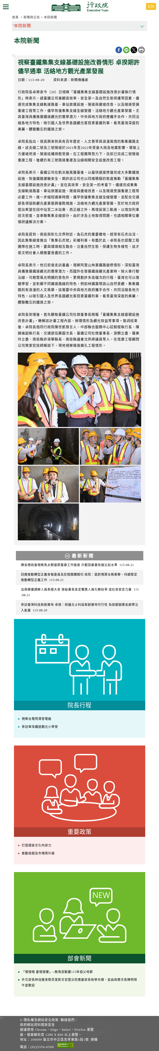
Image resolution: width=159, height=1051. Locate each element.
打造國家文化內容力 (36, 845)
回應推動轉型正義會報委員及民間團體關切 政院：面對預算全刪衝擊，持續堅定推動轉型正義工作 (79, 577)
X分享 (133, 50)
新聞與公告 (31, 17)
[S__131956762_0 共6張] (79, 390)
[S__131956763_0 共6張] (48, 446)
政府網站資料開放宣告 (37, 1025)
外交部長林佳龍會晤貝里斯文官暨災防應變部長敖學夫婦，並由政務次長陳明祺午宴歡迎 (79, 982)
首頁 (15, 17)
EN (151, 6)
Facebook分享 (118, 50)
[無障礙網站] (65, 1045)
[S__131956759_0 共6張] (110, 484)
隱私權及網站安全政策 (41, 1020)
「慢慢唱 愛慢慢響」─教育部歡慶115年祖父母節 (57, 972)
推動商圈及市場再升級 (38, 853)
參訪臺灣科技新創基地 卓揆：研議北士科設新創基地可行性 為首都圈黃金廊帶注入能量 (79, 607)
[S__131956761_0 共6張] (48, 484)
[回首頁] (79, 6)
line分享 (126, 50)
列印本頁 (141, 50)
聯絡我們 (68, 1020)
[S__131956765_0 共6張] (48, 521)
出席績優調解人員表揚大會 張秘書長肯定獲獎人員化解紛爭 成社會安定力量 (80, 592)
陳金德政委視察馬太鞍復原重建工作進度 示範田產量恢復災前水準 (77, 565)
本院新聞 (50, 17)
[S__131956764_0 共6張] (110, 446)
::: (13, 55)
